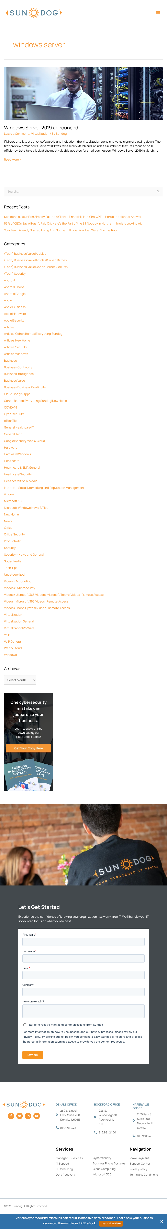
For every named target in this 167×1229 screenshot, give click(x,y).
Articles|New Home (17, 340)
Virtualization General (19, 621)
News (8, 521)
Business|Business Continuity (25, 387)
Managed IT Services (69, 1158)
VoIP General (12, 641)
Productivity (12, 541)
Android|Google (15, 294)
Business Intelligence (19, 374)
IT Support (62, 1163)
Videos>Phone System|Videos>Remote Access (37, 608)
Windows (10, 655)
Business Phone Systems (109, 1163)
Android (9, 280)
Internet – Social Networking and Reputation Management (44, 488)
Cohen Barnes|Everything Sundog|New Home (35, 401)
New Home (11, 514)
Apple (8, 300)
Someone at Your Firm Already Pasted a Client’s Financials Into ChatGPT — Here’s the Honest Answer (72, 217)
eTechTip (10, 420)
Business (10, 360)
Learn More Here (111, 1223)
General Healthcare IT (19, 427)
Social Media (12, 561)
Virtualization (13, 614)
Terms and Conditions (144, 1174)
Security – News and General (24, 554)
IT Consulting (64, 1169)
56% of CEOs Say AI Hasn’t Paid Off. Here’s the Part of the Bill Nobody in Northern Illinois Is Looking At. (73, 223)
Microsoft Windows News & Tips (26, 507)
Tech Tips (11, 568)
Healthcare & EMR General (22, 467)
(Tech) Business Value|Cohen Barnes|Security (36, 267)
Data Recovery (65, 1174)
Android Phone (14, 287)
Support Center (140, 1163)
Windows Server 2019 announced (41, 127)
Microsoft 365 (13, 501)
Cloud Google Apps (17, 394)
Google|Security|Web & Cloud (24, 441)
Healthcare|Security (18, 474)
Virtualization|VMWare (19, 628)
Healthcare (11, 461)
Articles (9, 327)
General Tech (13, 434)
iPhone (9, 494)
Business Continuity (18, 367)
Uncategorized (14, 574)
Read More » (12, 159)
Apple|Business (15, 307)
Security (10, 548)
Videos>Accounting (18, 581)
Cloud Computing (104, 1169)
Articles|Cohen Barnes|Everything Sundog (33, 333)
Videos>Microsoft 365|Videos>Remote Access (36, 601)
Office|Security (14, 534)
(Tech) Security (15, 273)
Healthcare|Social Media (20, 481)
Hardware (10, 447)
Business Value (14, 380)
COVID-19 (10, 407)
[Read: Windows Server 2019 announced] (83, 93)
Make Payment (139, 1158)
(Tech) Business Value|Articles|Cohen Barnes (35, 260)
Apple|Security (14, 320)
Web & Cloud (13, 648)
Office (8, 527)
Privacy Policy (138, 1169)
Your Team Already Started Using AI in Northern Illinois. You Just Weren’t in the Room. (62, 230)
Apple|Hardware (15, 314)
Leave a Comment (16, 133)
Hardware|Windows (17, 454)
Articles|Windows (16, 354)
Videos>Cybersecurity (19, 588)
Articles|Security (15, 347)
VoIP (7, 635)
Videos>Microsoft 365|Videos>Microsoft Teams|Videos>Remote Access (54, 594)
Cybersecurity (14, 414)
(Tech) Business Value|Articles (25, 253)
